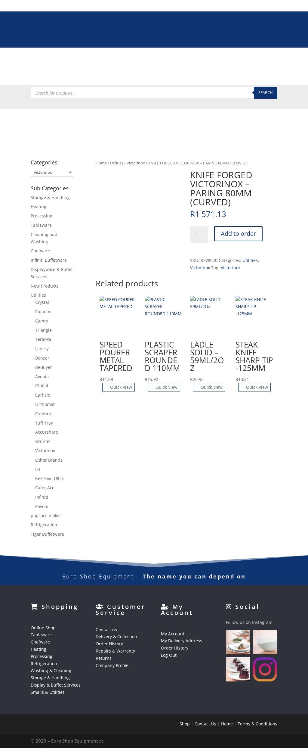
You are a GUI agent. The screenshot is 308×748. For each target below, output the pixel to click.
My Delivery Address (181, 641)
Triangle (43, 330)
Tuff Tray (44, 423)
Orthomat (45, 404)
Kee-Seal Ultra (49, 478)
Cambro (43, 413)
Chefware (72, 60)
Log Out (169, 655)
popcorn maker (46, 515)
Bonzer (42, 358)
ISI (37, 469)
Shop (185, 724)
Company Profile (112, 665)
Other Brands (49, 460)
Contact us (106, 629)
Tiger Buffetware (47, 534)
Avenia (42, 376)
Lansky (42, 348)
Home (101, 163)
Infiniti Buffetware (49, 260)
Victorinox (136, 163)
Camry (41, 321)
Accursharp (46, 432)
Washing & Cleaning (204, 60)
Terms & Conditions (257, 724)
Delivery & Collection (116, 636)
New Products (45, 286)
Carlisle (42, 395)
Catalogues (181, 74)
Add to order (238, 233)
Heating (98, 60)
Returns (104, 658)
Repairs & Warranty (115, 651)
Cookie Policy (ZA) (227, 74)
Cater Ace (44, 488)
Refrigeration (160, 60)
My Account (172, 634)
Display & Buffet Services (89, 74)
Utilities (116, 163)
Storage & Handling (256, 60)
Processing (126, 60)
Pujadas (43, 311)
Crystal (42, 302)
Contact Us (205, 724)
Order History (109, 644)
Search (265, 92)
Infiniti (41, 497)
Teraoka (43, 339)
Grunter (43, 441)
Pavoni (41, 506)
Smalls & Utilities (143, 74)
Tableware (42, 60)
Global (41, 385)
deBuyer (43, 367)
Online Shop (43, 628)
